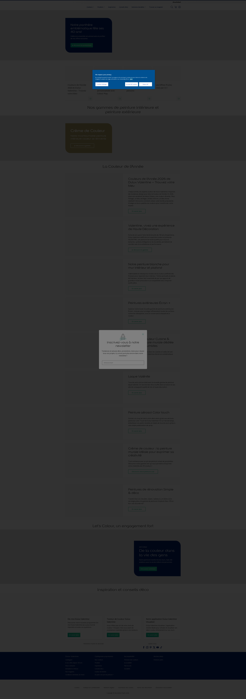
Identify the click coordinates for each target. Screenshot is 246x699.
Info (131, 79)
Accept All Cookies (131, 84)
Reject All (145, 84)
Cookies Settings (102, 84)
